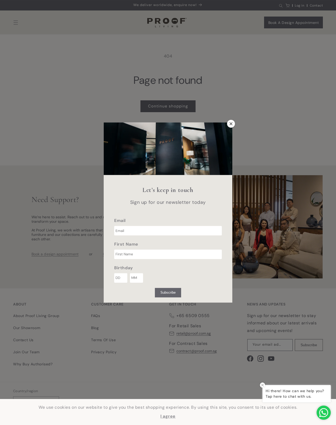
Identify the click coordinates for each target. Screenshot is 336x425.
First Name (126, 244)
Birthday (123, 268)
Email (120, 220)
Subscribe (168, 292)
